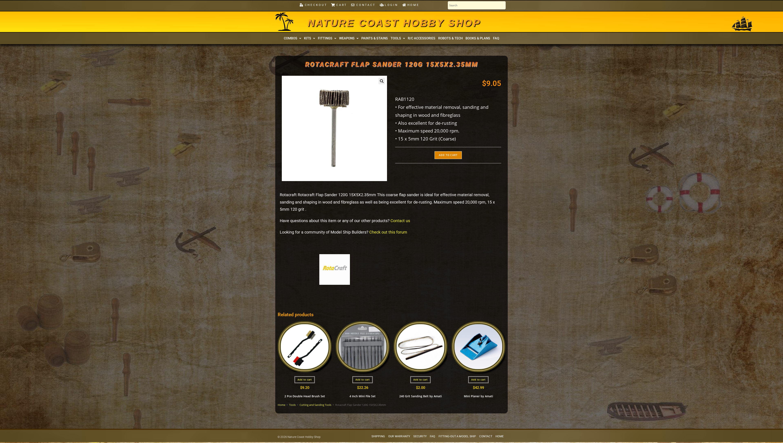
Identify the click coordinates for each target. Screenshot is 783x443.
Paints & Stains (374, 38)
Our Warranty (399, 436)
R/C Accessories (421, 38)
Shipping (378, 436)
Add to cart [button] (304, 379)
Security (420, 436)
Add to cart (448, 155)
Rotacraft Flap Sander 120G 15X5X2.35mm (391, 64)
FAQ (496, 38)
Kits (307, 38)
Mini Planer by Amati (478, 396)
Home (281, 405)
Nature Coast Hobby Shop (394, 22)
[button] (292, 38)
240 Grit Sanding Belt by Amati (420, 396)
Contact (485, 436)
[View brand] (334, 269)
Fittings (325, 38)
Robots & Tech (450, 38)
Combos (290, 38)
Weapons (347, 38)
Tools (396, 38)
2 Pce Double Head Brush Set (304, 396)
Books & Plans (478, 38)
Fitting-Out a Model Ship (457, 436)
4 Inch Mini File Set (362, 396)
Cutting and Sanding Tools (315, 405)
